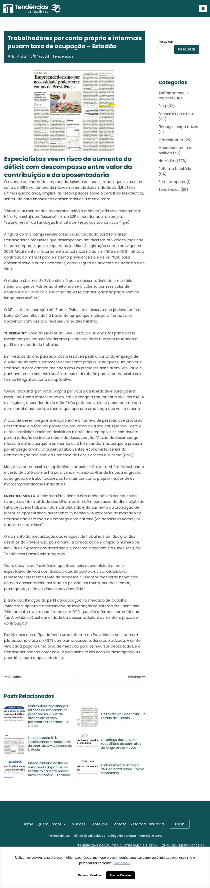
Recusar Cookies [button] (90, 875)
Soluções (78, 824)
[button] (51, 824)
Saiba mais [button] (122, 863)
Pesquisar (166, 42)
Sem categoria (172, 181)
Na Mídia (18, 56)
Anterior (14, 677)
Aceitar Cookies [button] (120, 875)
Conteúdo (98, 824)
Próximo (135, 677)
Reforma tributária (175, 168)
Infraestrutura (171, 139)
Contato (119, 824)
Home (28, 824)
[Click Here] (203, 8)
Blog (162, 105)
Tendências (169, 189)
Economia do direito (176, 113)
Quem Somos (49, 824)
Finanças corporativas (178, 126)
